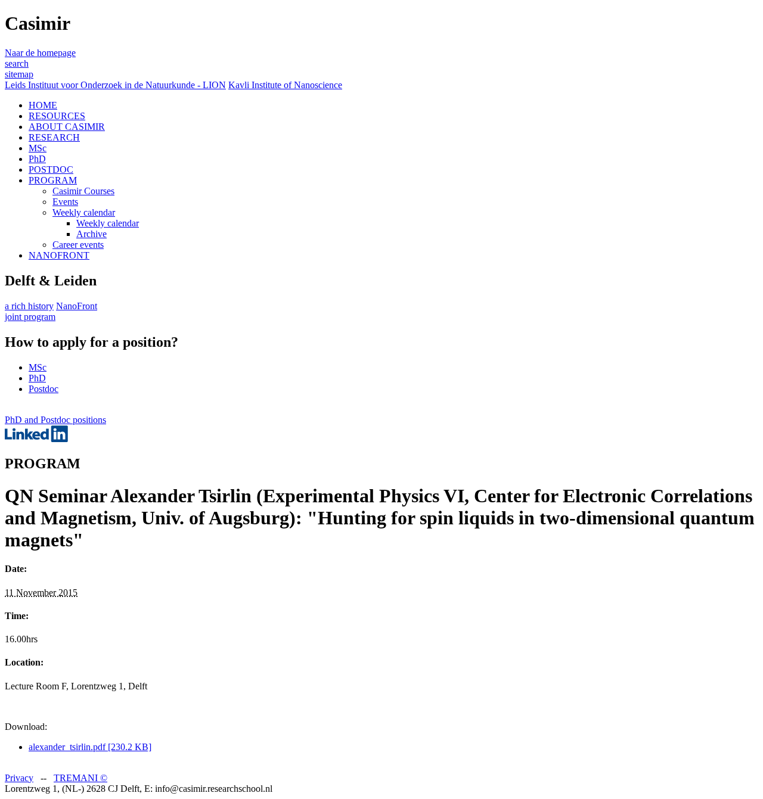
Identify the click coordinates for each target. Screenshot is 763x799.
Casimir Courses (83, 191)
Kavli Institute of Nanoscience (285, 85)
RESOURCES (57, 116)
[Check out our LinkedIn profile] (36, 439)
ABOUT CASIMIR (67, 127)
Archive (91, 234)
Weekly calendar (83, 212)
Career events (78, 245)
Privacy (19, 778)
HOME (43, 105)
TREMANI (80, 778)
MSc (37, 148)
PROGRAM (53, 180)
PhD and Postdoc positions (55, 420)
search (17, 63)
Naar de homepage (40, 53)
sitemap (19, 74)
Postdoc (43, 389)
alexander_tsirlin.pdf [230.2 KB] (90, 747)
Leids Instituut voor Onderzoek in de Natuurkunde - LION (115, 85)
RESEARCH (54, 137)
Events (65, 202)
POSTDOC (51, 169)
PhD (37, 159)
